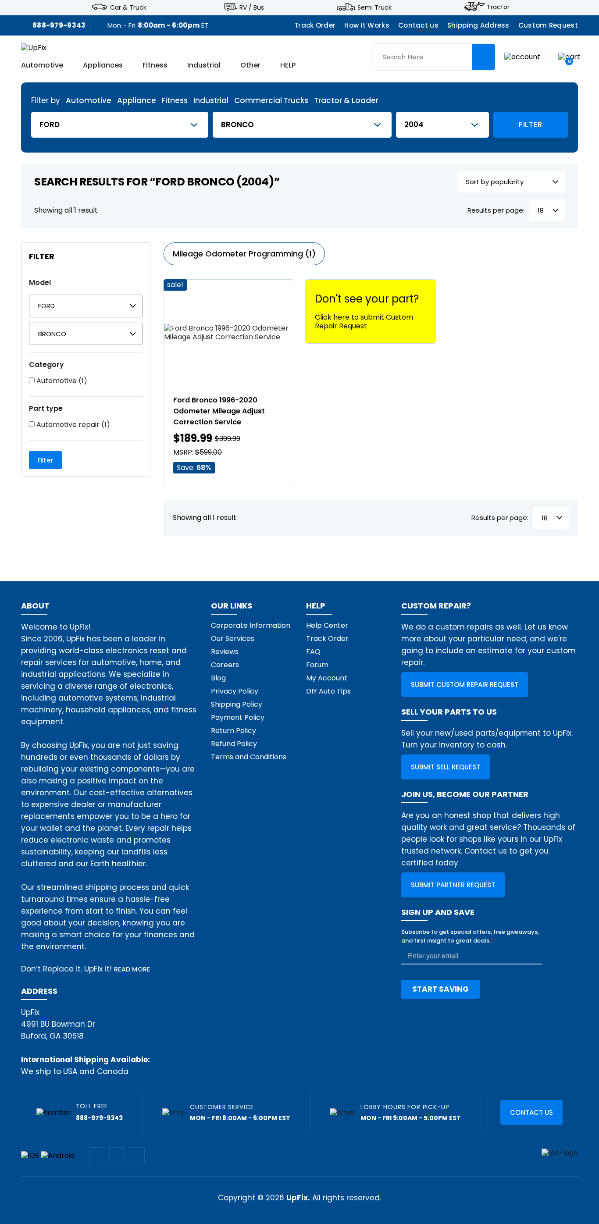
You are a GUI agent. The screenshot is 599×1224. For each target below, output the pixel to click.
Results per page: (495, 210)
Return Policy (233, 731)
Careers (225, 665)
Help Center (327, 625)
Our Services (232, 638)
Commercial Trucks (271, 100)
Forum (317, 665)
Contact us (418, 25)
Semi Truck (374, 7)
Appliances (103, 65)
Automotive (42, 65)
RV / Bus (251, 7)
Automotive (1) (61, 381)
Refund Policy (234, 744)
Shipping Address (478, 25)
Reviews (225, 652)
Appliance (136, 100)
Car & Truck (128, 7)
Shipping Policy (236, 704)
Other (250, 65)
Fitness (155, 65)
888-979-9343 (59, 25)
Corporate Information (250, 625)
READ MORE (132, 969)
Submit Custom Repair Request (464, 684)
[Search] (483, 57)
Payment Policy (237, 717)
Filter (530, 124)
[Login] (522, 56)
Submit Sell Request (445, 767)
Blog (218, 678)
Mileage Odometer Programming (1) (244, 253)
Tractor (498, 7)
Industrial (204, 65)
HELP (288, 65)
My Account (326, 678)
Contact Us (531, 1112)
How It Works (366, 25)
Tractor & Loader (346, 100)
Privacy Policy (234, 691)
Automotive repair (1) (72, 424)
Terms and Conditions (248, 757)
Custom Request (548, 25)
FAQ (313, 652)
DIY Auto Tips (328, 691)
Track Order (314, 25)
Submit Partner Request (453, 885)
